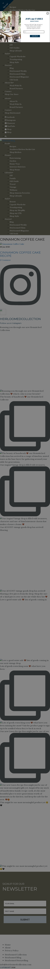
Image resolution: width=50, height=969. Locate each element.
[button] (47, 13)
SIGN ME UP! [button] (35, 36)
